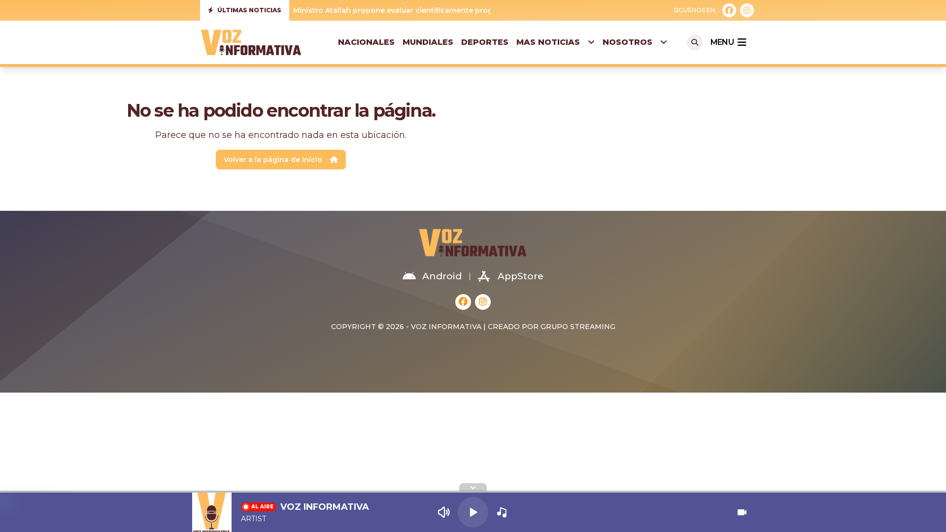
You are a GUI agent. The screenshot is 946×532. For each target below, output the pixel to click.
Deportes (484, 42)
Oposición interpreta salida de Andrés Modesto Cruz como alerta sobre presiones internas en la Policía (483, 11)
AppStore (520, 276)
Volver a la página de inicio (273, 159)
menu (722, 42)
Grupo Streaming (578, 326)
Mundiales (428, 42)
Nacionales (366, 42)
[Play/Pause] (473, 512)
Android (442, 276)
